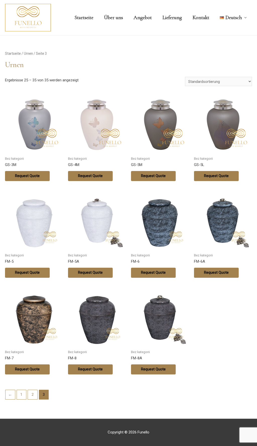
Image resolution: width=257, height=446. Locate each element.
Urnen (28, 53)
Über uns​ (113, 17)
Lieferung (172, 17)
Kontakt (200, 17)
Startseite (84, 17)
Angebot (143, 17)
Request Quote (27, 176)
